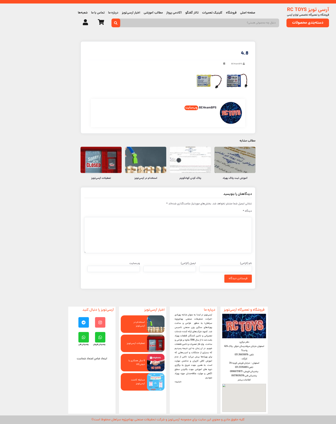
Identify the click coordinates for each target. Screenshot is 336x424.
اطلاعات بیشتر (244, 380)
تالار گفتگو (192, 12)
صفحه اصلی (247, 12)
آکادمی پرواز (174, 12)
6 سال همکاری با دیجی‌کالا (136, 362)
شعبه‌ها (83, 12)
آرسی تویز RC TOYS (308, 10)
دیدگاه (247, 211)
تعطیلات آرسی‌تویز (136, 343)
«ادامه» (178, 382)
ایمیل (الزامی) (188, 263)
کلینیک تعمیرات (212, 12)
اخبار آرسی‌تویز (131, 12)
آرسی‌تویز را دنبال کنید (98, 310)
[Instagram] (100, 322)
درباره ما (113, 12)
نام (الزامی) (246, 263)
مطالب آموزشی (153, 12)
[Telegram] (83, 322)
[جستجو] (115, 23)
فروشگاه (231, 12)
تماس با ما (98, 12)
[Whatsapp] (100, 337)
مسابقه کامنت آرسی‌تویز (138, 382)
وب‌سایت (191, 107)
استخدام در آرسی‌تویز (139, 324)
